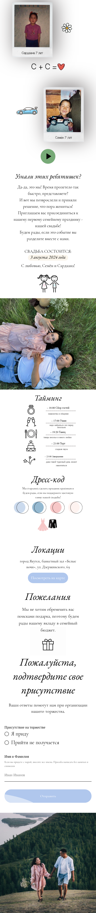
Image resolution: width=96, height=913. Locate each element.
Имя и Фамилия (16, 756)
